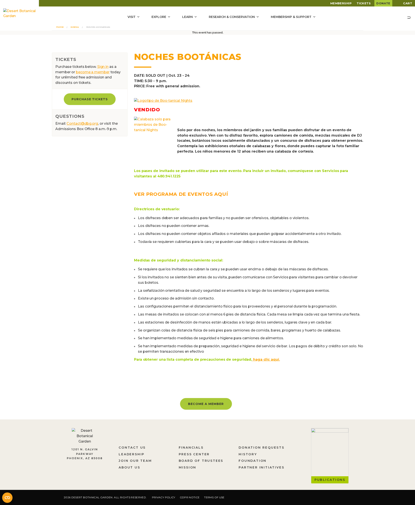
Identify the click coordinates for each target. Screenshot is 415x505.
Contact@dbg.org (82, 123)
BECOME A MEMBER (206, 404)
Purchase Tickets (90, 99)
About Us (129, 467)
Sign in (103, 67)
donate (383, 3)
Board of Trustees (201, 461)
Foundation (253, 461)
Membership (341, 3)
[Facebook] (309, 498)
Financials (191, 447)
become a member (93, 72)
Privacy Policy (163, 497)
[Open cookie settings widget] (7, 497)
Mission (187, 467)
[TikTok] (335, 498)
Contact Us (132, 447)
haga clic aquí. (266, 359)
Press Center (194, 454)
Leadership (132, 454)
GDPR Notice (190, 497)
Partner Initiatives (261, 467)
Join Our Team (135, 461)
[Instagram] (321, 498)
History (248, 454)
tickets (364, 3)
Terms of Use (214, 497)
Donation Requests (261, 447)
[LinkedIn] (349, 498)
